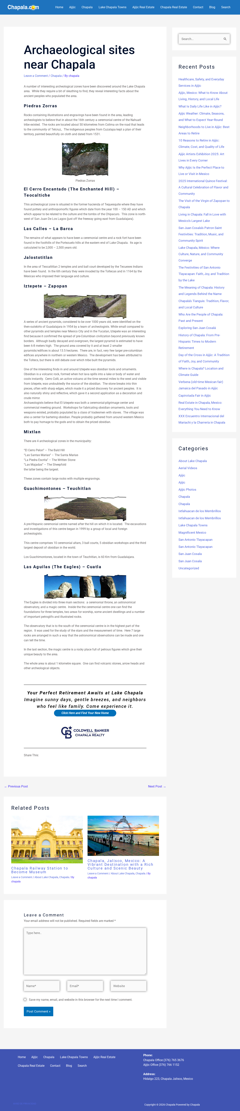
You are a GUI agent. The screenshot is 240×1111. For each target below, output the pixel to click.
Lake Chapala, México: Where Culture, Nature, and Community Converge (200, 254)
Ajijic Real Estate (143, 7)
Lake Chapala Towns (112, 7)
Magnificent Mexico (192, 532)
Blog (212, 7)
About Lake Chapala (46, 877)
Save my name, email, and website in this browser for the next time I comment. (80, 999)
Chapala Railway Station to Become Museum (39, 870)
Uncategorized (188, 568)
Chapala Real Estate (173, 7)
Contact (198, 7)
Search (225, 7)
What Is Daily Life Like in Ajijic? (199, 106)
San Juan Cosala (190, 554)
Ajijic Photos (187, 489)
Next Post (157, 786)
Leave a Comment (36, 76)
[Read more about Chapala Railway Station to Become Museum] (47, 839)
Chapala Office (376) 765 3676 (163, 1060)
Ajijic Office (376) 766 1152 (161, 1065)
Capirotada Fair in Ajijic (194, 395)
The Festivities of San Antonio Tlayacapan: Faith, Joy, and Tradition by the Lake (203, 274)
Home (59, 7)
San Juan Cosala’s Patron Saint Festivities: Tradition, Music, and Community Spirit (201, 234)
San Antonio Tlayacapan (195, 539)
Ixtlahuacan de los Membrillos (199, 511)
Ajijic (72, 7)
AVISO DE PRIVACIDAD (24, 1103)
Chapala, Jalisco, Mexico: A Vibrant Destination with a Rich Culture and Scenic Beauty (121, 864)
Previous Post (16, 786)
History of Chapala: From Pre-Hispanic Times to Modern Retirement (199, 341)
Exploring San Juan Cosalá (197, 328)
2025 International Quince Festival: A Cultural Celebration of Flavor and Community (203, 187)
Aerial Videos (187, 468)
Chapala (87, 7)
